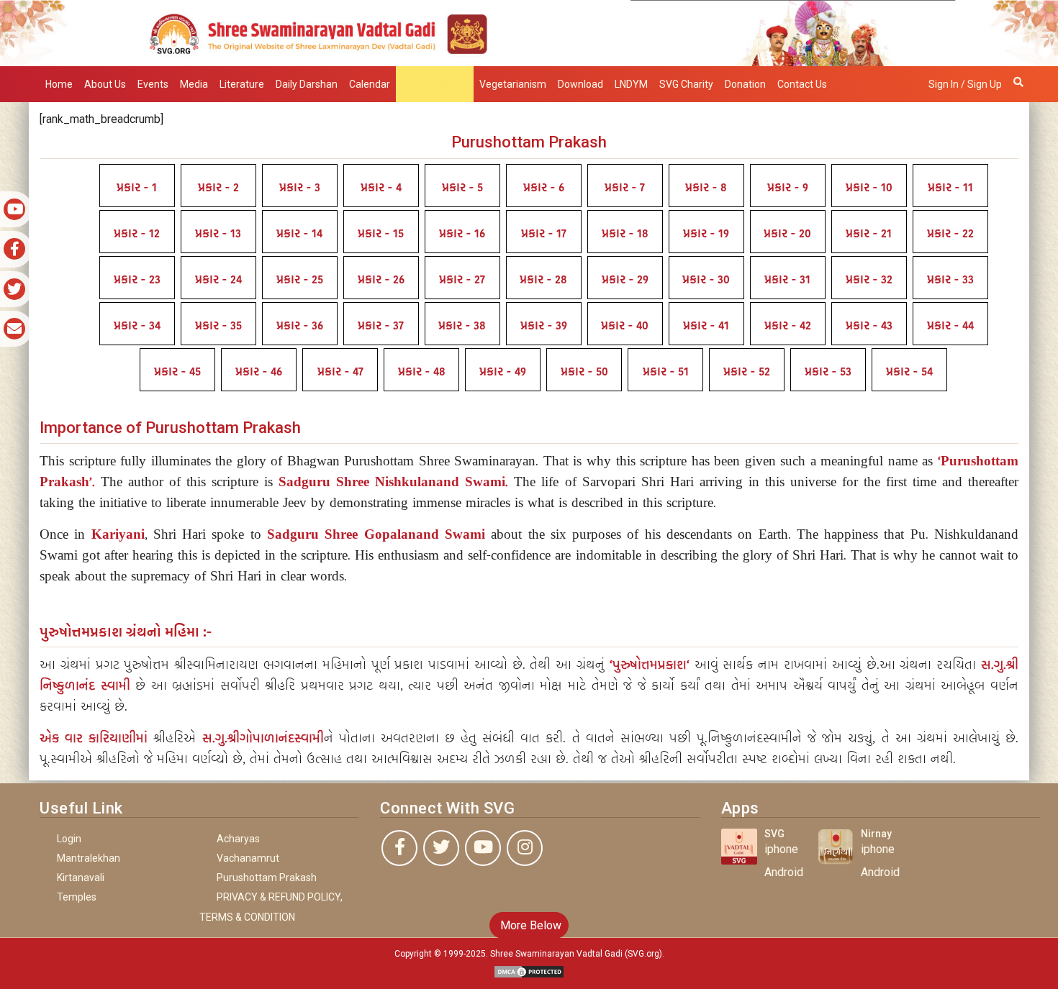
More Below (529, 925)
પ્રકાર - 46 (258, 371)
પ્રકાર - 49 (502, 371)
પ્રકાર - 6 (543, 187)
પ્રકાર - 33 (950, 279)
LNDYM (631, 84)
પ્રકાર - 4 (381, 187)
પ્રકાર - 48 (422, 371)
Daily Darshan (307, 84)
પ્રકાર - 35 (218, 325)
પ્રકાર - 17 (543, 233)
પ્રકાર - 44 (950, 325)
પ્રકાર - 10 (869, 187)
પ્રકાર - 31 (787, 279)
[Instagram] (525, 848)
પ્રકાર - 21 (869, 233)
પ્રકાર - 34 (137, 325)
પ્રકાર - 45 (177, 371)
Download (580, 84)
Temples (76, 897)
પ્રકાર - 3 (299, 187)
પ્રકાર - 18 (625, 233)
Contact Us (802, 84)
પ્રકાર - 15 (381, 233)
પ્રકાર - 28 (543, 279)
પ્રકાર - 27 (462, 279)
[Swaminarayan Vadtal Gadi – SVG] (529, 32)
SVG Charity (686, 84)
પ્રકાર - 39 (543, 325)
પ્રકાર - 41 (706, 325)
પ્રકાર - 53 (828, 371)
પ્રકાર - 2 (218, 187)
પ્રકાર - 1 (137, 187)
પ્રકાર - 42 (787, 325)
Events (152, 84)
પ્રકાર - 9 (787, 187)
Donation (745, 84)
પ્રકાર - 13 (218, 233)
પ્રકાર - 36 (299, 325)
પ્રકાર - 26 (381, 279)
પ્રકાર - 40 (624, 325)
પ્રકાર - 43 (869, 325)
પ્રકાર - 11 (950, 187)
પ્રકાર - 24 (218, 279)
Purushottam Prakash (267, 877)
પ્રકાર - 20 (787, 233)
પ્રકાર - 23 (137, 279)
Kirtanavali (80, 877)
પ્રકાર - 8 (706, 187)
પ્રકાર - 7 (625, 187)
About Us (105, 84)
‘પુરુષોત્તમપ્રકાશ (648, 665)
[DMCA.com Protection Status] (529, 970)
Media (194, 84)
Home (59, 84)
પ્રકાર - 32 (869, 279)
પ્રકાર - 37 (381, 325)
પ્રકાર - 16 (462, 233)
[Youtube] (483, 848)
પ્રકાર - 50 (584, 371)
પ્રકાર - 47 (340, 371)
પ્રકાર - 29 (625, 279)
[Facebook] (399, 848)
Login (69, 838)
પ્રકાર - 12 (137, 233)
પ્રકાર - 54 (909, 371)
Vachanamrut (248, 858)
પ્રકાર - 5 (462, 187)
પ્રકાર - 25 (299, 279)
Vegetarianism (512, 84)
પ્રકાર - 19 (706, 233)
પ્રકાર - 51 (666, 371)
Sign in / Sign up (965, 84)
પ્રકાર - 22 (950, 233)
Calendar (369, 84)
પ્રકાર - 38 (462, 325)
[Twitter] (441, 848)
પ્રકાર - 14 (299, 233)
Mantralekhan (435, 84)
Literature (242, 84)
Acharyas (238, 838)
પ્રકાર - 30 (706, 279)
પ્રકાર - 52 (746, 371)
